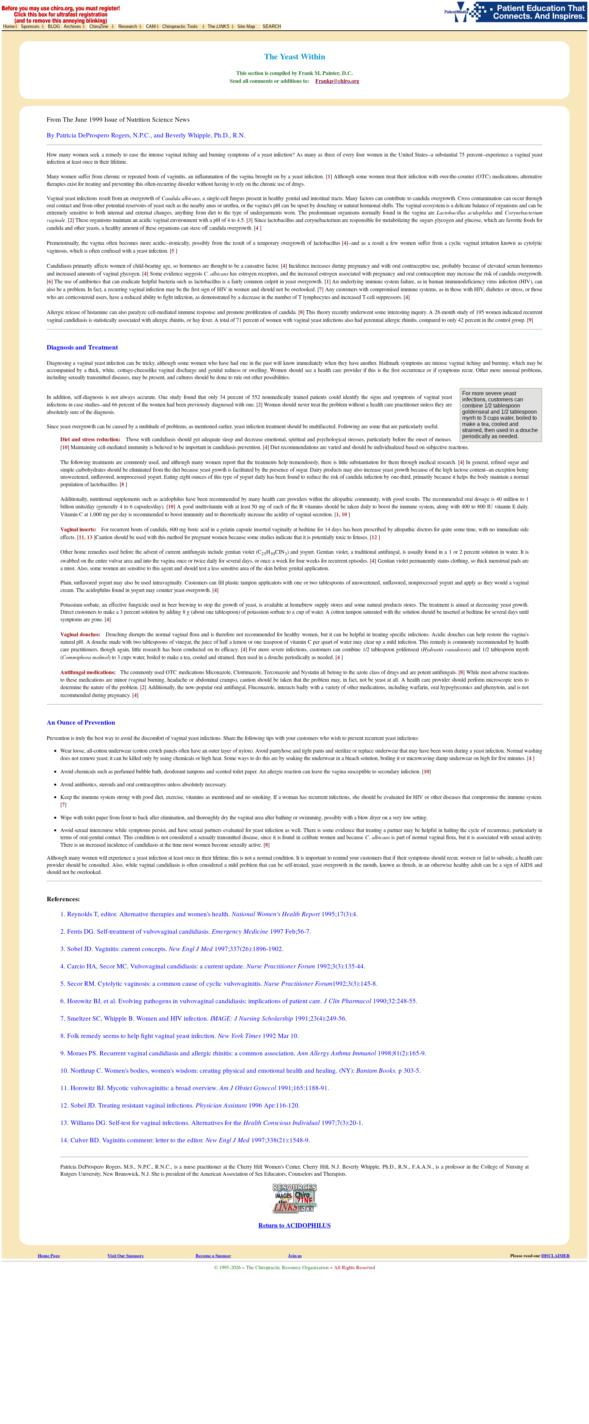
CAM (151, 26)
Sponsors (30, 26)
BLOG (54, 26)
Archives (72, 26)
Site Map (246, 26)
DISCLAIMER (555, 1255)
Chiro (98, 26)
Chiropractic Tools (180, 26)
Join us (295, 1255)
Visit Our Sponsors (125, 1255)
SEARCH (271, 26)
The (218, 26)
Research (127, 26)
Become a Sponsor (213, 1255)
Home (9, 26)
